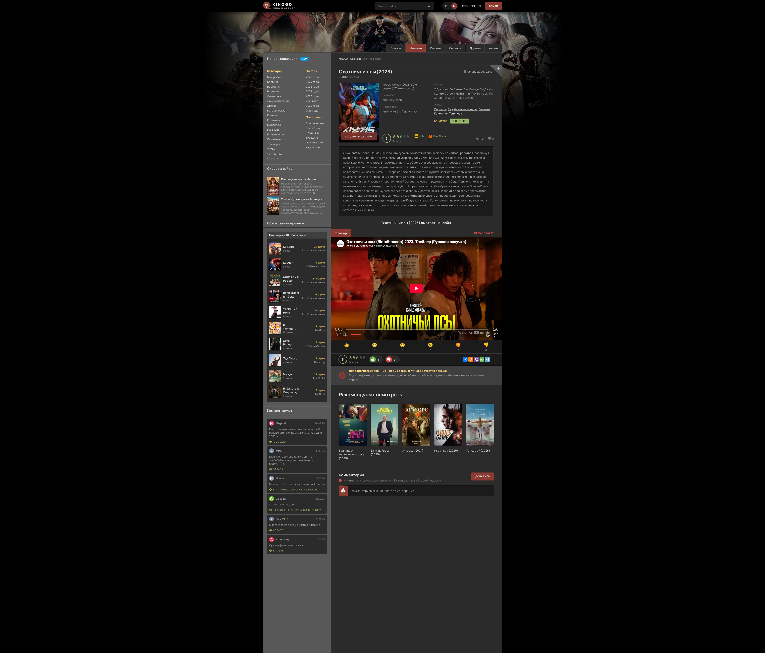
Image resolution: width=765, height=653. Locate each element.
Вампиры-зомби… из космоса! (295, 489)
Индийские (313, 147)
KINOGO (343, 58)
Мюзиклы (273, 129)
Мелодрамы (275, 125)
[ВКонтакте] (465, 359)
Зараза (278, 469)
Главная (396, 48)
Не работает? (484, 233)
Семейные (274, 139)
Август (278, 530)
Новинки (416, 48)
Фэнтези (272, 158)
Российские (313, 128)
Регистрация (471, 6)
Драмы (271, 106)
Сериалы (455, 48)
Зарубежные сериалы (462, 109)
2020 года (312, 106)
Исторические (276, 110)
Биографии (274, 77)
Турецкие (312, 137)
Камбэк (278, 550)
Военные (273, 91)
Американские (315, 123)
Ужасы (271, 149)
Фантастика (274, 153)
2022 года (312, 96)
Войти (493, 6)
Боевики (484, 109)
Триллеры (455, 113)
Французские (314, 142)
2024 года (312, 86)
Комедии (272, 115)
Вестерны (273, 86)
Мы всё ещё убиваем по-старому (297, 510)
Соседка (280, 441)
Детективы (274, 96)
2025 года (312, 82)
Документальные (278, 101)
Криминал (441, 113)
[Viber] (476, 359)
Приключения (275, 134)
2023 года (312, 91)
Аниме (493, 48)
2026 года (312, 77)
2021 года (312, 101)
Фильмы (435, 48)
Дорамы (475, 48)
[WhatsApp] (482, 359)
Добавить (482, 476)
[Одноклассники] (470, 359)
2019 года (312, 110)
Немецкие (312, 133)
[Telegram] (487, 359)
